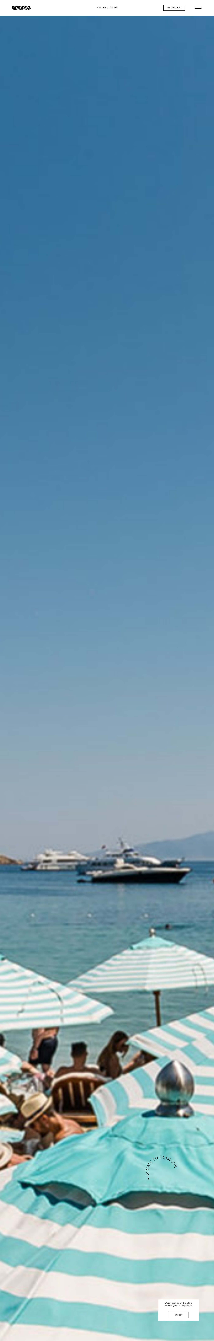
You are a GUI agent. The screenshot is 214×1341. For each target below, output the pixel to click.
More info (179, 1308)
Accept (179, 1315)
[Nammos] (21, 8)
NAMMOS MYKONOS (107, 8)
